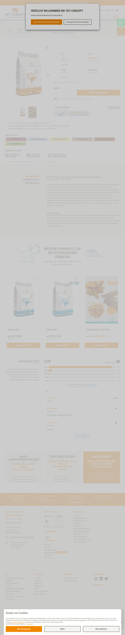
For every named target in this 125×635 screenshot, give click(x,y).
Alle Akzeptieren (24, 629)
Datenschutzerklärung (17, 622)
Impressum (29, 624)
